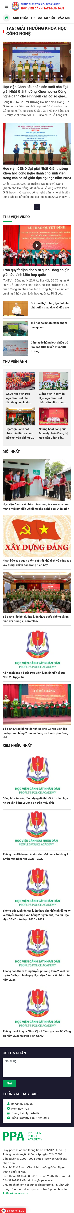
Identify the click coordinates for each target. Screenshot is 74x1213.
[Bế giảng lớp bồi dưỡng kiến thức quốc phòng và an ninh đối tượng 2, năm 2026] (37, 592)
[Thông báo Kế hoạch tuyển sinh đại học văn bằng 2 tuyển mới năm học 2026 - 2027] (37, 830)
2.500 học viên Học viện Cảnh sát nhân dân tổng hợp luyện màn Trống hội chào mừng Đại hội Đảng (18, 402)
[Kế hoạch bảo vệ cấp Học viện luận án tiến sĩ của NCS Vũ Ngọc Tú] (37, 648)
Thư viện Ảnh (15, 361)
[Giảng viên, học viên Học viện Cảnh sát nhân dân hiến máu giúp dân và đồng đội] (53, 381)
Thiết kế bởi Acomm (15, 1193)
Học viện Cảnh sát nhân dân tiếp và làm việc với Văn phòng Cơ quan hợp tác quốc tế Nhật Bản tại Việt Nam (20, 437)
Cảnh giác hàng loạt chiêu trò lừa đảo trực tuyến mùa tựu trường (49, 347)
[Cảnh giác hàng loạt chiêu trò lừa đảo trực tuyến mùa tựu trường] (15, 348)
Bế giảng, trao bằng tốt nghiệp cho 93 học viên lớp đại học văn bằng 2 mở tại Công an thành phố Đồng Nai (35, 733)
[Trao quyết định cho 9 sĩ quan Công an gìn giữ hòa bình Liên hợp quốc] (37, 245)
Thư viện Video (16, 217)
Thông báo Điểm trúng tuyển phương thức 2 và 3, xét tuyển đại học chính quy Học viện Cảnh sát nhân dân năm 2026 (36, 975)
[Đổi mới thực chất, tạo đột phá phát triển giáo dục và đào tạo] (15, 308)
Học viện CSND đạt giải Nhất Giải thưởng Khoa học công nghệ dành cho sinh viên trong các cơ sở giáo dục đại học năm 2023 (37, 173)
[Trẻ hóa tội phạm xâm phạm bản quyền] (15, 328)
